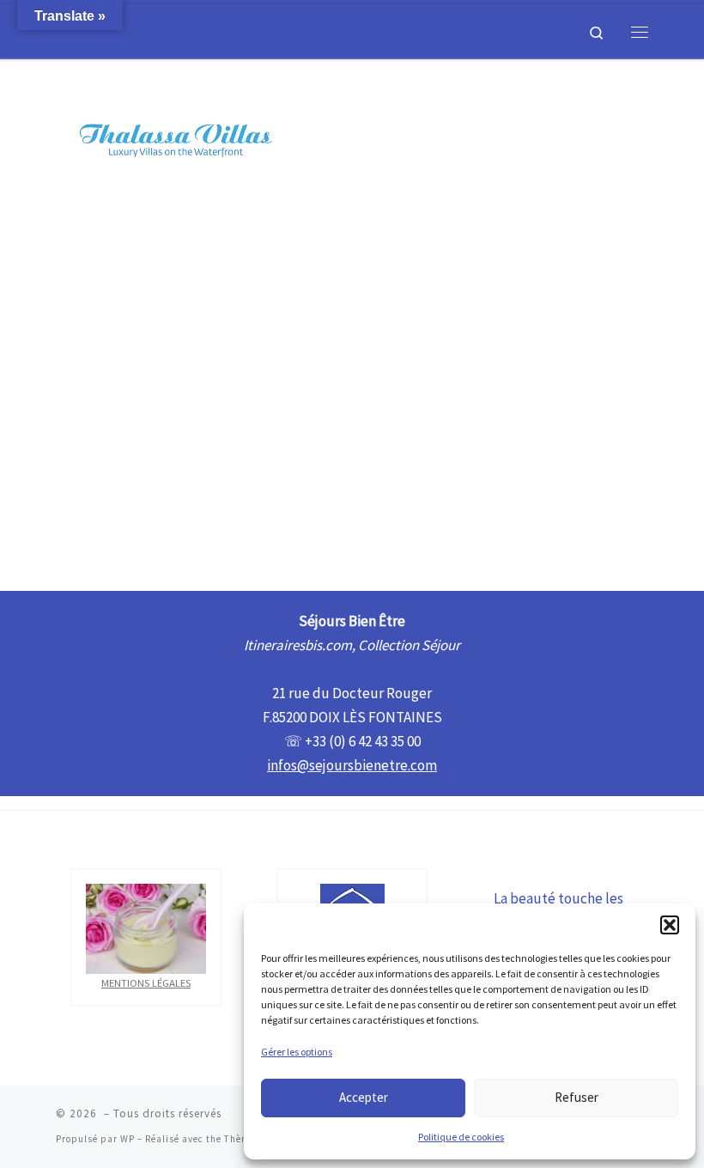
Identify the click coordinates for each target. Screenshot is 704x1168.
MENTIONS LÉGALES (146, 982)
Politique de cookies (461, 1136)
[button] (669, 925)
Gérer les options (296, 1051)
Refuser (576, 1097)
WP (127, 1139)
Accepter (363, 1097)
